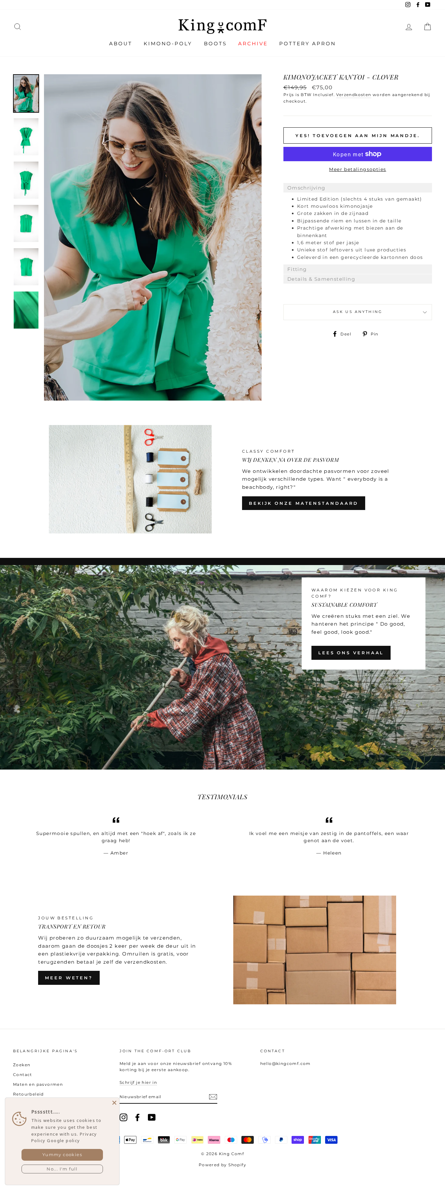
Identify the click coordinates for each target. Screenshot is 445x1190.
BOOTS (215, 43)
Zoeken (21, 1064)
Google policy (63, 1140)
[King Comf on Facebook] (137, 1117)
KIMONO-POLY (168, 43)
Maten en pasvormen (38, 1084)
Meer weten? (69, 977)
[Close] (114, 1102)
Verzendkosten (353, 94)
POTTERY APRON (307, 43)
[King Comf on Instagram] (123, 1117)
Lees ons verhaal (351, 652)
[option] (153, 237)
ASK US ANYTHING (357, 312)
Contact (22, 1074)
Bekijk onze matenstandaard (303, 503)
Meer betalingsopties (357, 169)
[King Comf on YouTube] (152, 1117)
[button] (357, 187)
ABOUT (120, 43)
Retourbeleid (28, 1094)
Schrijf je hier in (138, 1082)
